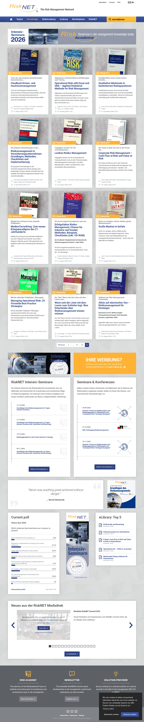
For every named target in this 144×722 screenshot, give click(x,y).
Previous (61, 345)
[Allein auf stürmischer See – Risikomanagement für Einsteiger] (116, 280)
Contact (112, 2)
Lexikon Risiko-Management (70, 153)
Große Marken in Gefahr (112, 226)
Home (11, 19)
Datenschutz (64, 715)
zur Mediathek (71, 654)
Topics (19, 19)
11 (77, 345)
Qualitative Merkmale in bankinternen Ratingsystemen (115, 84)
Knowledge (32, 19)
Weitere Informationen (38, 469)
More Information (27, 699)
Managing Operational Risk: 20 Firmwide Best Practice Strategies (28, 303)
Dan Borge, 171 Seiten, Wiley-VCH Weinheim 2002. (73, 334)
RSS (118, 2)
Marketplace (78, 19)
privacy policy (44, 623)
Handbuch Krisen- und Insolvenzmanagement (23, 84)
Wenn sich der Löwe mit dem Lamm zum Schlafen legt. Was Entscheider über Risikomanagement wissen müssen (71, 308)
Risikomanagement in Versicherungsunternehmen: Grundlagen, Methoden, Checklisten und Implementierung (26, 156)
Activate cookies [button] (129, 714)
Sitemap (81, 715)
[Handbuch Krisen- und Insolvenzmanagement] (28, 61)
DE (129, 2)
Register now (71, 699)
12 (82, 345)
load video (42, 628)
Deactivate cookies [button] (111, 714)
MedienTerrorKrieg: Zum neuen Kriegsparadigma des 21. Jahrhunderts (28, 229)
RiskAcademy (49, 19)
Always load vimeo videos (44, 632)
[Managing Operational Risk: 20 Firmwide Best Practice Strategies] (28, 280)
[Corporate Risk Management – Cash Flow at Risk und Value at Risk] (116, 131)
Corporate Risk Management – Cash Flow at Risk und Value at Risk (115, 156)
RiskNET (93, 19)
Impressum (73, 715)
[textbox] (121, 19)
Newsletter (102, 2)
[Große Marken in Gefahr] (116, 204)
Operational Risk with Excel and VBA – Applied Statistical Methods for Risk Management (72, 86)
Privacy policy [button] (108, 709)
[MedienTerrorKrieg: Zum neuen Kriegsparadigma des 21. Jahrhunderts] (28, 204)
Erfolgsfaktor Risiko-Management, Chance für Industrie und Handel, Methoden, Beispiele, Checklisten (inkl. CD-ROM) (70, 230)
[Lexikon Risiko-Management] (72, 131)
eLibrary (64, 19)
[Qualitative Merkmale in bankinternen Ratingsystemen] (116, 61)
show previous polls (18, 589)
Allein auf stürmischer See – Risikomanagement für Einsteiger (114, 305)
